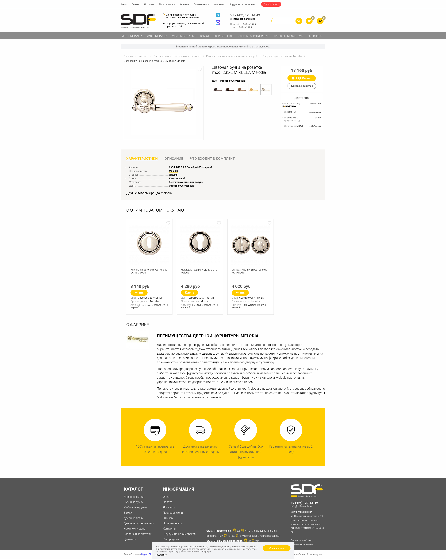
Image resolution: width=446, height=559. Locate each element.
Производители (167, 4)
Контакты (219, 4)
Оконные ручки (157, 36)
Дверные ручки (132, 36)
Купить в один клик (301, 86)
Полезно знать (201, 4)
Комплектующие (134, 528)
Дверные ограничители (253, 36)
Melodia (173, 171)
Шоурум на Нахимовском (242, 4)
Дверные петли (223, 36)
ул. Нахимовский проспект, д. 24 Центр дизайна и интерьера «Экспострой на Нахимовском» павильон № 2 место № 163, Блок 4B (307, 522)
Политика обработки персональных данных (302, 542)
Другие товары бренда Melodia (149, 193)
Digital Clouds (148, 554)
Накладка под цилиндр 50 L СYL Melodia (199, 271)
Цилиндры (315, 36)
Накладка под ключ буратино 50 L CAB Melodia (148, 271)
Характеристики (142, 158)
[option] (163, 102)
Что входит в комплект (212, 158)
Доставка (149, 4)
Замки (204, 36)
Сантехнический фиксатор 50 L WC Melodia (249, 271)
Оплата (135, 4)
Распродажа (271, 4)
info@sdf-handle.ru (244, 18)
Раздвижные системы (288, 36)
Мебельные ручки (183, 36)
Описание (173, 158)
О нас (124, 4)
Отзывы (184, 4)
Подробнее (161, 555)
